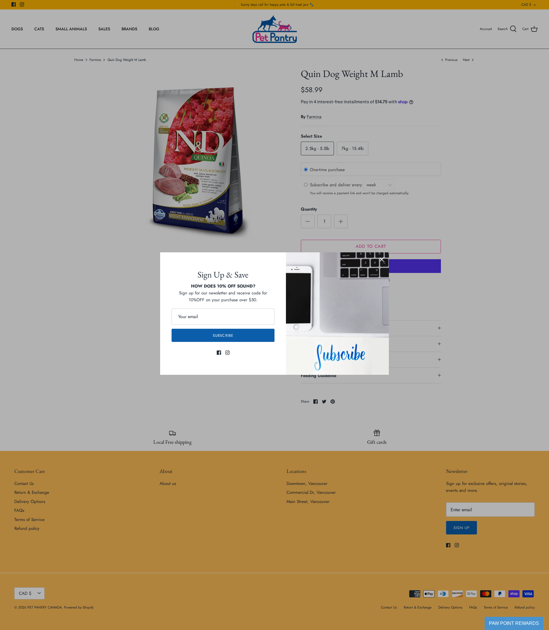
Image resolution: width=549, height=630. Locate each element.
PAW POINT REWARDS (514, 623)
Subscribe (223, 335)
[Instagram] (227, 352)
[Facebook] (219, 352)
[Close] (381, 259)
